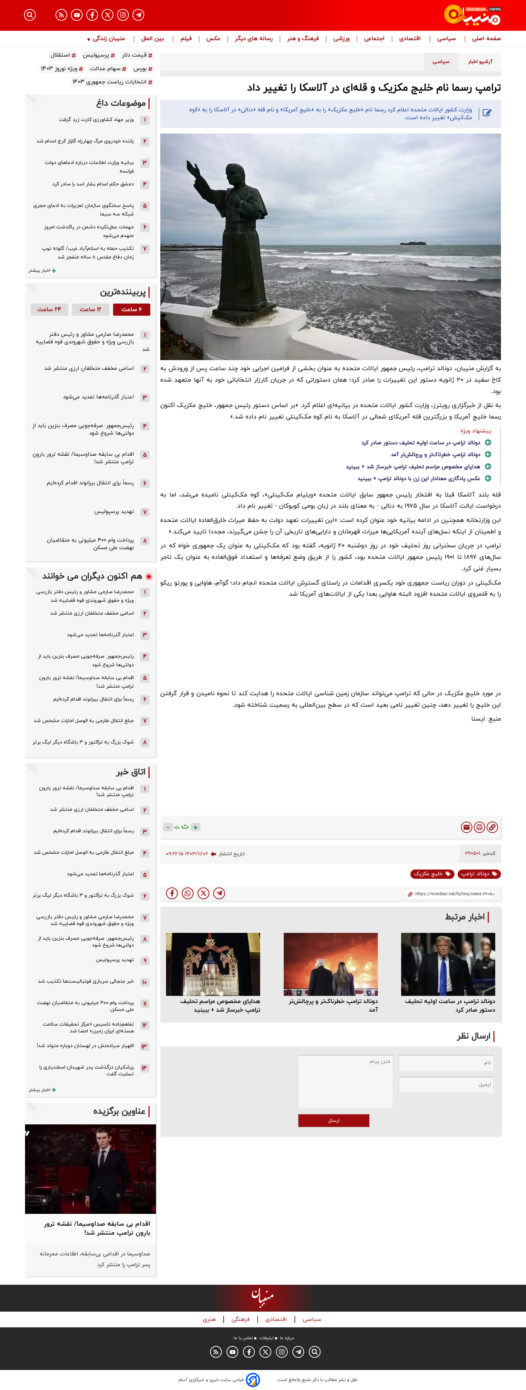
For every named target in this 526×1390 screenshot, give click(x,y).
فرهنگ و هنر (303, 39)
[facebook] (172, 893)
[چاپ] (479, 827)
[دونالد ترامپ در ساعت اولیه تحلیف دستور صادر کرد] (448, 964)
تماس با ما (243, 1338)
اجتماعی (374, 39)
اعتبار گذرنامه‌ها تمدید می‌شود (98, 397)
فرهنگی (242, 1319)
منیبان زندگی (109, 39)
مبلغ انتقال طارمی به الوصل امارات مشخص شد (84, 720)
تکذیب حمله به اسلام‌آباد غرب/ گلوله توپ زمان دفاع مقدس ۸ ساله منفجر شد (88, 253)
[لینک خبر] (492, 827)
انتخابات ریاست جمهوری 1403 (110, 82)
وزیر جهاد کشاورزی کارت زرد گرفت (96, 119)
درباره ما (287, 1338)
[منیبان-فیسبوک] (92, 15)
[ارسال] (466, 827)
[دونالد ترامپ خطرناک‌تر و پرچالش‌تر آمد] (331, 964)
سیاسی (447, 39)
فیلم (186, 39)
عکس (213, 39)
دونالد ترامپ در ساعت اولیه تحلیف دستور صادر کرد (420, 443)
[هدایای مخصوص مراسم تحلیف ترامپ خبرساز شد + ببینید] (213, 964)
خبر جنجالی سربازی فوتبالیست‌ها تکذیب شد (86, 981)
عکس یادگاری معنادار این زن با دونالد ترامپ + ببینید (418, 479)
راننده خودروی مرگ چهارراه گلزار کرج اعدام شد (85, 141)
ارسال (334, 1120)
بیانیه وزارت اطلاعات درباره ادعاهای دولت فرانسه (89, 167)
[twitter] (203, 893)
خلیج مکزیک (428, 874)
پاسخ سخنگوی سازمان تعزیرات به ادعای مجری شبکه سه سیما (83, 210)
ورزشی (341, 39)
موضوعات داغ (121, 103)
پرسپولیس (96, 55)
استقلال (60, 55)
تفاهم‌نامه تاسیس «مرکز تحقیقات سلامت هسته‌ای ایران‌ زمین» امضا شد (88, 1028)
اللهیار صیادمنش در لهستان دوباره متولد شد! (85, 1045)
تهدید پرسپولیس (114, 511)
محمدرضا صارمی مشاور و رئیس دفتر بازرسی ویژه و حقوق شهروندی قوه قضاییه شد (93, 342)
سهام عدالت (105, 69)
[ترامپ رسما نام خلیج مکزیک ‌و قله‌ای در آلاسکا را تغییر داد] (219, 893)
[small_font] (168, 827)
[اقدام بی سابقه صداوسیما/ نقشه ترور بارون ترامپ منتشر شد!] (90, 1169)
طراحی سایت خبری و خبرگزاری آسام (211, 1380)
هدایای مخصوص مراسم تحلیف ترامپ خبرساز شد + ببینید (413, 467)
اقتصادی (411, 39)
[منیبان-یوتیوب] (77, 15)
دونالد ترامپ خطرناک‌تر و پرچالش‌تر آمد (435, 455)
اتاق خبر (131, 772)
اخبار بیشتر (39, 270)
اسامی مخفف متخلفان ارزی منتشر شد (89, 368)
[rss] (61, 15)
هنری (210, 1319)
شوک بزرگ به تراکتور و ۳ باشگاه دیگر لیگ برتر (83, 742)
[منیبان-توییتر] (107, 15)
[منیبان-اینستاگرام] (123, 15)
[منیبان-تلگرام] (138, 15)
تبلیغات (266, 1338)
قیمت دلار (134, 55)
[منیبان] (429, 15)
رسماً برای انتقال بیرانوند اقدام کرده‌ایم (90, 483)
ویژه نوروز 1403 (59, 69)
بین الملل (153, 39)
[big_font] (195, 827)
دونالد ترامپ (475, 874)
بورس (140, 69)
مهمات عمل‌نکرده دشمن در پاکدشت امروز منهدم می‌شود (89, 231)
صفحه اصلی (486, 39)
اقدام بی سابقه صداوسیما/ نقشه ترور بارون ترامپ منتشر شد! (86, 682)
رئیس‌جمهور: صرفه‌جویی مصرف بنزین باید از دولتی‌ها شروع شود (86, 660)
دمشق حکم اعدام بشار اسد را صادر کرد (93, 184)
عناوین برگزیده (119, 1111)
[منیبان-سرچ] (315, 1352)
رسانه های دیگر (254, 39)
